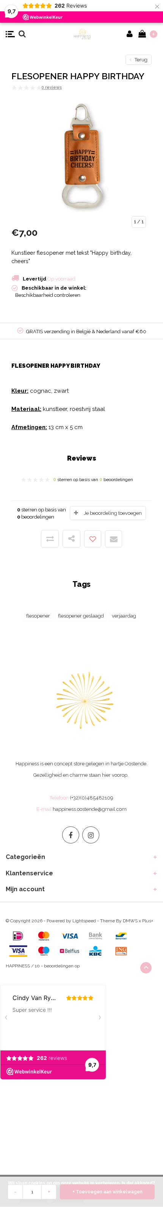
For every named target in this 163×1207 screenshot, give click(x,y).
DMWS (130, 920)
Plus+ (147, 920)
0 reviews (51, 87)
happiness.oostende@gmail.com (90, 809)
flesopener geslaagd (81, 616)
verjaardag (124, 616)
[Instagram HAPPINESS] (90, 834)
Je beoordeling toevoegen (113, 513)
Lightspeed (84, 920)
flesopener (38, 616)
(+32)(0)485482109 (91, 798)
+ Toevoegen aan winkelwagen (107, 1191)
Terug (140, 60)
